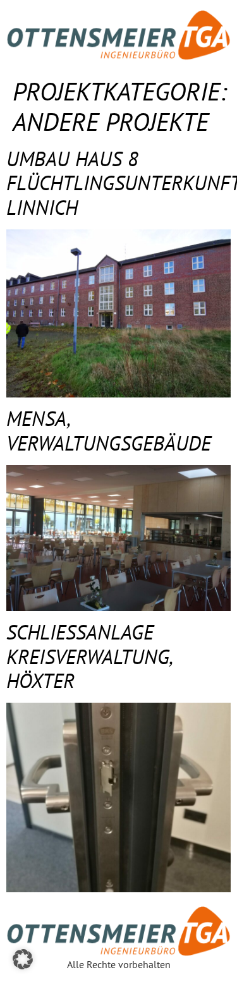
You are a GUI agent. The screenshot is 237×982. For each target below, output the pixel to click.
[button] (23, 959)
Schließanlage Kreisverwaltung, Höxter (88, 656)
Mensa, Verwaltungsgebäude (108, 430)
